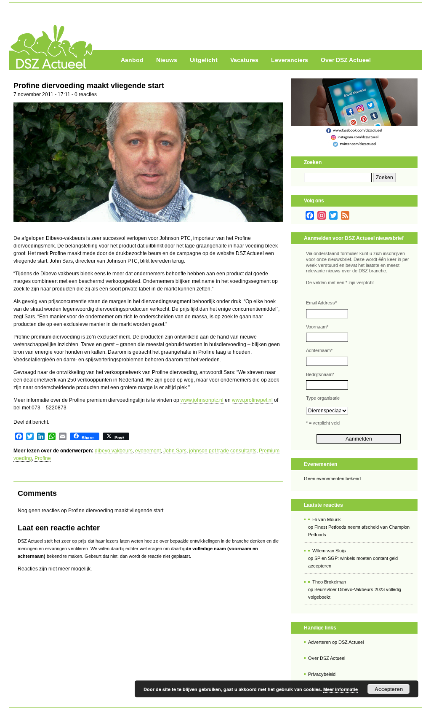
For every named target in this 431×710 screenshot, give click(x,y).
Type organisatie (323, 398)
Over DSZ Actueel (346, 59)
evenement (148, 451)
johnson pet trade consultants (222, 451)
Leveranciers (289, 59)
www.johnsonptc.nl (202, 400)
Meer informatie (340, 689)
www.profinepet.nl (252, 400)
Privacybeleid (321, 674)
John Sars (174, 451)
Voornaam (317, 326)
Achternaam (319, 350)
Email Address (321, 302)
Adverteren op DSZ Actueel (336, 642)
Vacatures (244, 59)
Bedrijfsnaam (320, 374)
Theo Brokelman (329, 581)
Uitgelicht (204, 59)
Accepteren (389, 689)
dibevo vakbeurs (114, 451)
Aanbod (132, 59)
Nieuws (166, 59)
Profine (43, 458)
